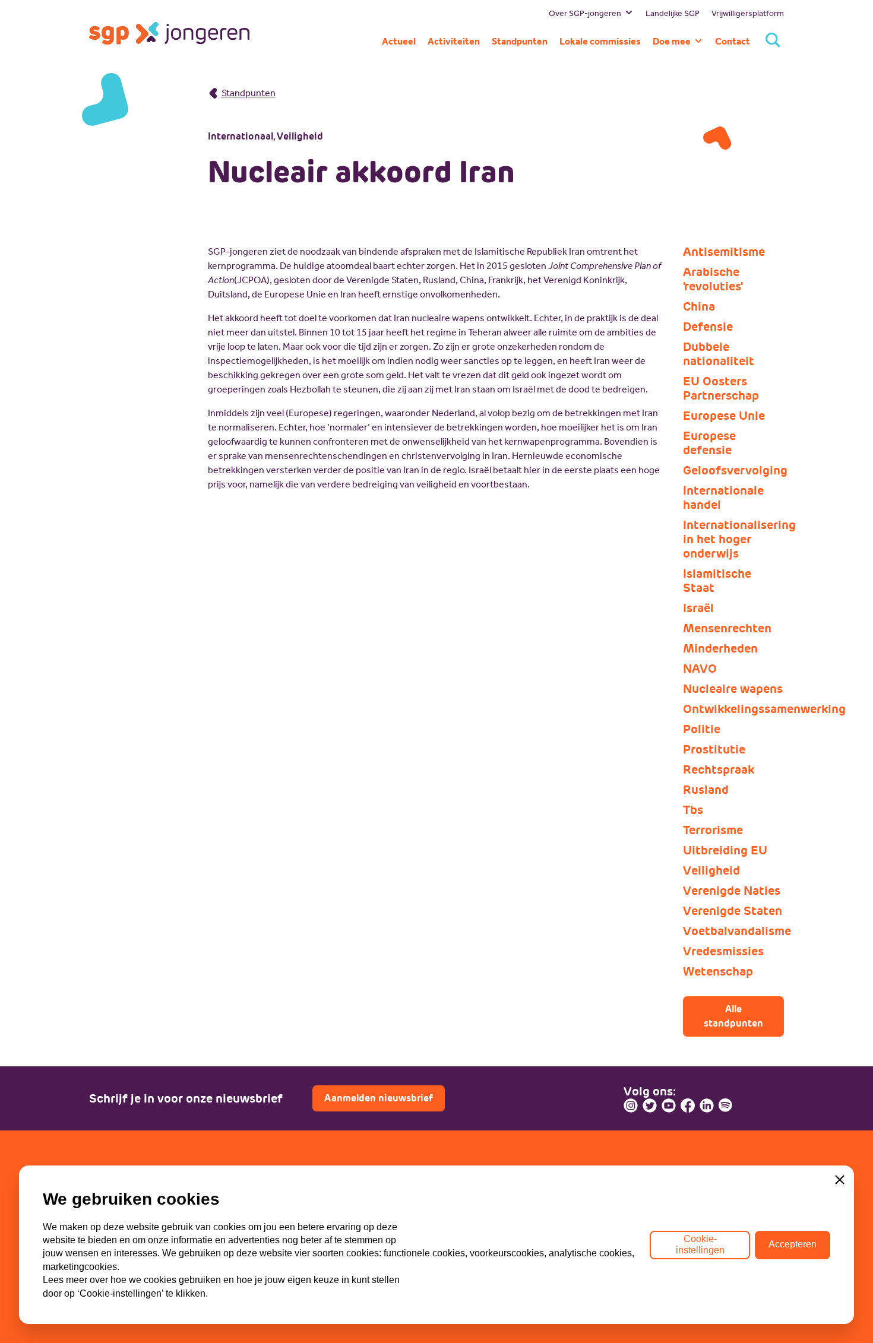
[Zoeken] (773, 41)
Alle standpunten (733, 1016)
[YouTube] (669, 1105)
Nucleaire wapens (733, 689)
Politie (701, 729)
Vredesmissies (723, 951)
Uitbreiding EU (725, 850)
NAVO (700, 668)
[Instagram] (631, 1105)
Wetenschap (718, 971)
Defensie (708, 326)
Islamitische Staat (717, 580)
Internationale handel (723, 497)
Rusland (706, 790)
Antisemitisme (724, 252)
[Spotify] (726, 1105)
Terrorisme (713, 830)
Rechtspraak (718, 769)
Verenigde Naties (731, 890)
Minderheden (720, 648)
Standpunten (249, 93)
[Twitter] (650, 1105)
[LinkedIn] (707, 1105)
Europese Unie (724, 415)
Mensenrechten (727, 628)
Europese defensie (709, 443)
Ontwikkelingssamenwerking (733, 709)
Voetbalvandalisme (733, 931)
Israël (698, 608)
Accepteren (792, 1244)
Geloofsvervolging (733, 470)
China (699, 306)
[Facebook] (688, 1105)
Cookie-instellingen (700, 1244)
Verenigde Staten (732, 911)
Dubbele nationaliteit (718, 354)
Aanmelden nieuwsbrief (378, 1098)
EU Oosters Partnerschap (721, 388)
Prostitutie (714, 749)
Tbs (693, 810)
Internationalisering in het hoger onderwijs (733, 539)
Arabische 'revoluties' (713, 279)
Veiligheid (711, 870)
